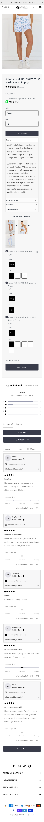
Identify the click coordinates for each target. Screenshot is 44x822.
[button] (15, 86)
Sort (21, 449)
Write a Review (26, 441)
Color (7, 108)
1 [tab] (17, 71)
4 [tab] (24, 71)
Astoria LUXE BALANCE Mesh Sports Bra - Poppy (22, 284)
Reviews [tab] (8, 425)
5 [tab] (27, 71)
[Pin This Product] (39, 78)
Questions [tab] (20, 425)
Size (7, 119)
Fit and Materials (12, 200)
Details (8, 140)
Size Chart (9, 205)
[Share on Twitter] (35, 78)
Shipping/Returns (12, 209)
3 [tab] (22, 71)
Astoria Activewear (28, 815)
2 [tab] (19, 71)
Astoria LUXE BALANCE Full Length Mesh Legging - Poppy (22, 318)
